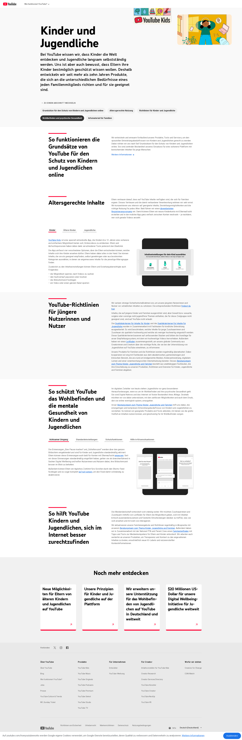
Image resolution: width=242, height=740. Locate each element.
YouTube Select (84, 696)
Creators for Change (193, 668)
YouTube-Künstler (148, 685)
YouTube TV (83, 708)
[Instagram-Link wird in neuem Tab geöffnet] (61, 647)
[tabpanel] (121, 262)
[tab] (52, 230)
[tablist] (121, 230)
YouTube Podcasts (85, 685)
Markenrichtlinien (107, 725)
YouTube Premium (85, 691)
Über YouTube (46, 668)
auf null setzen (85, 472)
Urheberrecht (90, 725)
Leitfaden (130, 341)
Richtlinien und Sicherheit (70, 725)
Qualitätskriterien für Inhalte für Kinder (132, 323)
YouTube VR (146, 702)
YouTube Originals (85, 679)
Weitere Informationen (193, 735)
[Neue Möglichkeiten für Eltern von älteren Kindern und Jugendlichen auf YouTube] (71, 625)
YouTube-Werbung (117, 674)
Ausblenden (232, 736)
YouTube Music (84, 674)
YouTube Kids (54, 240)
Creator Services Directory (152, 679)
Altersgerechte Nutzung (121, 110)
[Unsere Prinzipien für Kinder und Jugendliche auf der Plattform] (113, 625)
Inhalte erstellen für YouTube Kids (155, 668)
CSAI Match (189, 674)
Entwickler (113, 668)
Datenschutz (123, 725)
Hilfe (174, 728)
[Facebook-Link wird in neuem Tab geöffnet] (67, 647)
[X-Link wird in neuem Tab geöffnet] (55, 647)
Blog (42, 674)
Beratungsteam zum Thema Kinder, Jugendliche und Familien (144, 405)
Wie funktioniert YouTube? (51, 679)
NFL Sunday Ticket (47, 702)
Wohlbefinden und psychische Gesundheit (62, 118)
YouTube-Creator (148, 691)
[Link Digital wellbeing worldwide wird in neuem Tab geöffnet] (197, 625)
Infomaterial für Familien (100, 118)
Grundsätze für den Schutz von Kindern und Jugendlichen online (72, 110)
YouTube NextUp (148, 696)
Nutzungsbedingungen (141, 725)
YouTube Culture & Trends (51, 696)
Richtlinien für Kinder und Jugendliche (157, 110)
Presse (43, 691)
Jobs (42, 685)
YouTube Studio (84, 702)
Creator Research (148, 674)
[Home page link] (9, 4)
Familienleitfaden (181, 531)
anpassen (119, 455)
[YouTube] (47, 728)
